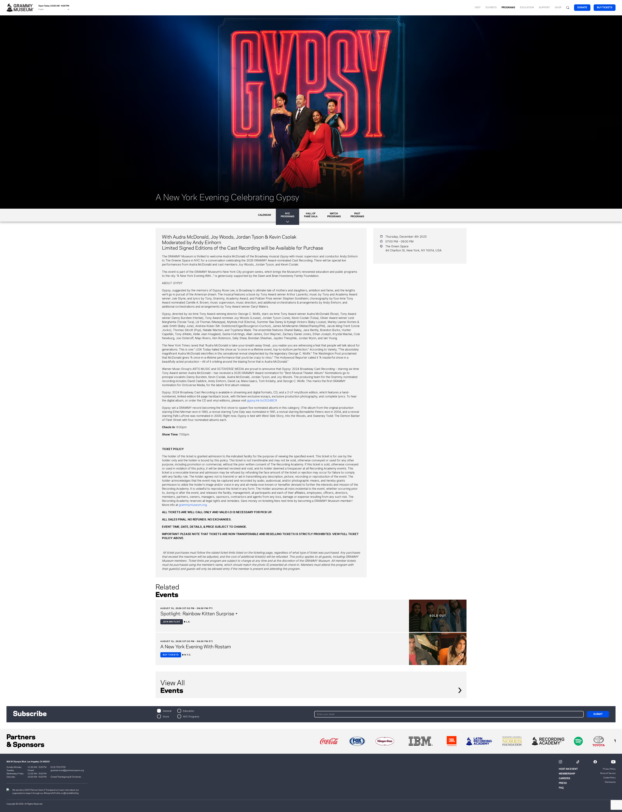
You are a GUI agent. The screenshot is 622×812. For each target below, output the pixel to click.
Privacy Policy (609, 769)
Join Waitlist (171, 622)
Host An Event (568, 769)
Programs (508, 7)
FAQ (561, 788)
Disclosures (610, 782)
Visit (478, 7)
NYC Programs (191, 716)
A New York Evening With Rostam (195, 647)
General (167, 710)
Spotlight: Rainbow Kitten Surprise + (199, 614)
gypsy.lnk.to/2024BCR (262, 400)
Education (527, 7)
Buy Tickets (171, 655)
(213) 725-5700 (58, 767)
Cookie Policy (609, 778)
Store (166, 716)
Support (544, 7)
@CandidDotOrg (71, 793)
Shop (558, 7)
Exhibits (491, 7)
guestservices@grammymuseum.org (67, 770)
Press (563, 783)
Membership (567, 774)
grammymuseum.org (193, 505)
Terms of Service (608, 773)
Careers (564, 778)
